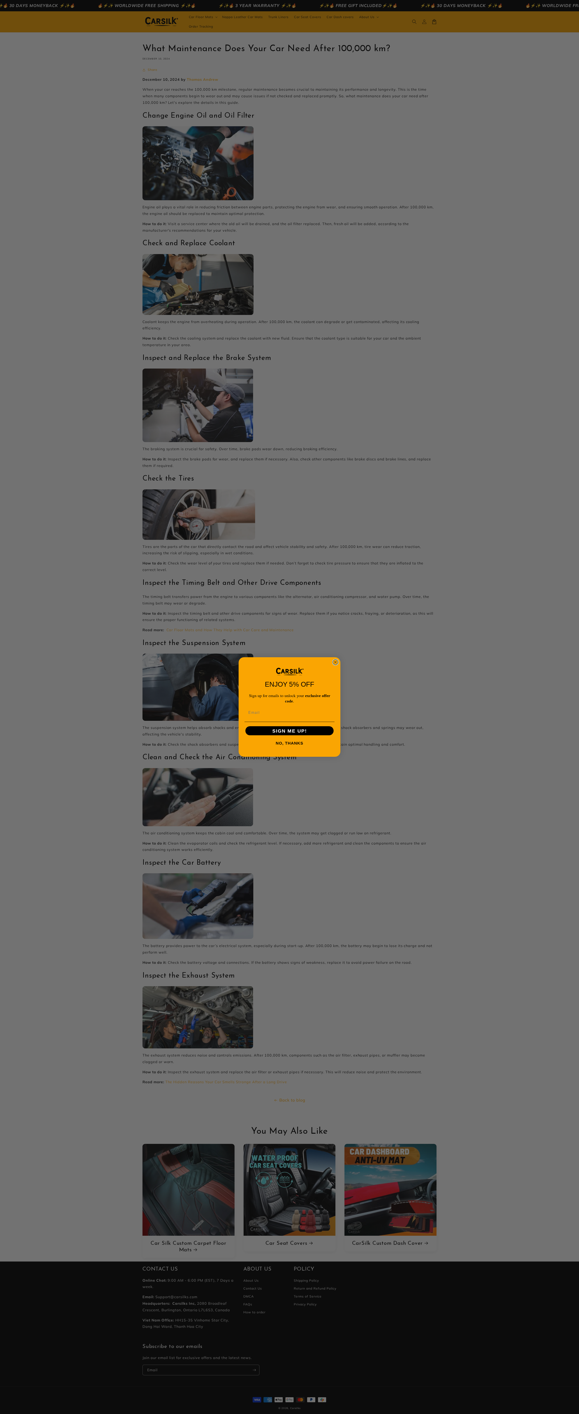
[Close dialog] (335, 662)
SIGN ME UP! (289, 730)
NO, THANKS (289, 743)
